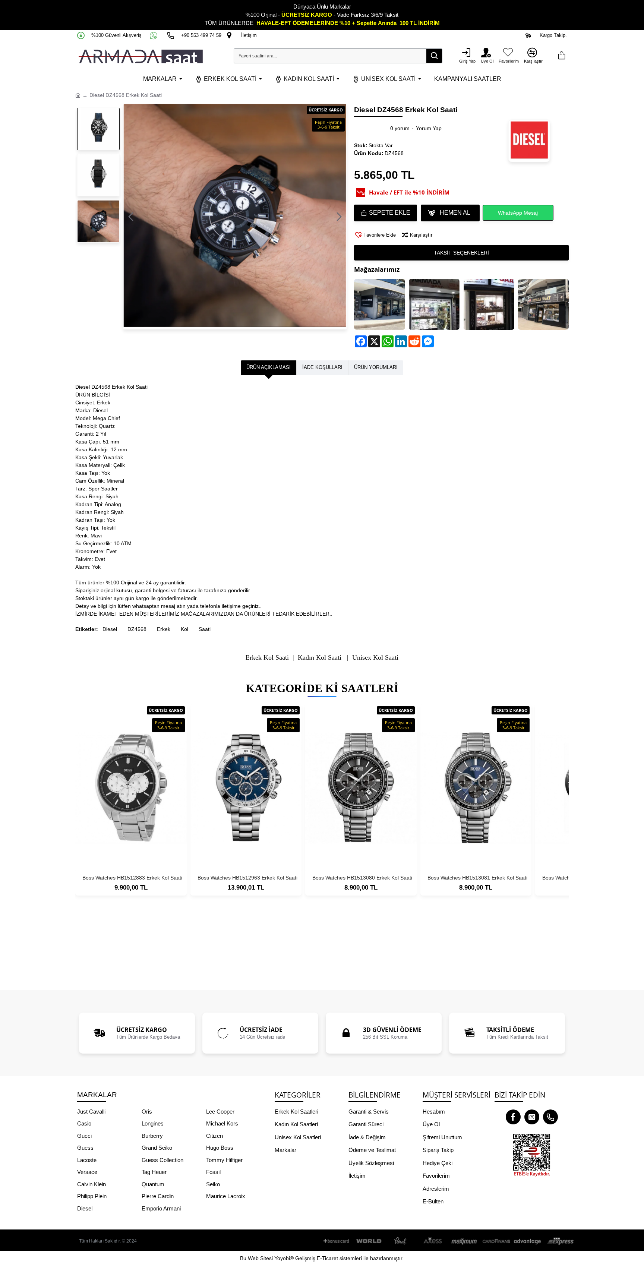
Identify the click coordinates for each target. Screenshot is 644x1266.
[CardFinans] (496, 1241)
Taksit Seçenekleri (461, 253)
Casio (84, 1123)
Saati (205, 629)
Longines (153, 1123)
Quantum (153, 1184)
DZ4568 (136, 629)
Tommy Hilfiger (224, 1160)
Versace (87, 1172)
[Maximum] (464, 1241)
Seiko (213, 1184)
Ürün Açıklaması (268, 367)
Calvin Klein (91, 1184)
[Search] (434, 56)
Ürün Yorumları (376, 367)
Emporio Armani (161, 1208)
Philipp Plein (92, 1196)
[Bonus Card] (338, 1241)
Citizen (214, 1136)
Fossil (213, 1172)
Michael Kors (222, 1123)
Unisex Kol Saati (375, 657)
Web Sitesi (260, 1258)
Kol (184, 629)
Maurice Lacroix (225, 1196)
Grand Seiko (157, 1148)
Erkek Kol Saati (267, 657)
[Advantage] (528, 1241)
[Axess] (433, 1241)
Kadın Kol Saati (319, 657)
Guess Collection (162, 1160)
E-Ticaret (327, 1258)
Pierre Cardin (158, 1196)
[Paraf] (401, 1241)
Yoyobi (282, 1258)
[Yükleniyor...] (561, 55)
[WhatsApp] (154, 35)
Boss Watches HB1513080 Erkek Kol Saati (362, 878)
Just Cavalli (91, 1111)
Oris (147, 1111)
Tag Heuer (154, 1172)
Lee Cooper (220, 1111)
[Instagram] (531, 1116)
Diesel (109, 629)
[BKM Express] (559, 1241)
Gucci (84, 1136)
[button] (130, 216)
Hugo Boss (219, 1148)
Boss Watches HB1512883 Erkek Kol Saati (132, 878)
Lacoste (87, 1160)
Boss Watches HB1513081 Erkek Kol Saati (477, 878)
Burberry (152, 1136)
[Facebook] (513, 1116)
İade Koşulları (322, 367)
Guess (85, 1148)
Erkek (163, 629)
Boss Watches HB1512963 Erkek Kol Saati (247, 878)
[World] (369, 1241)
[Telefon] (550, 1116)
